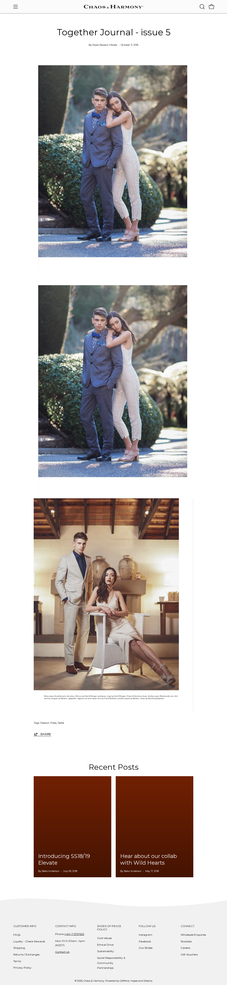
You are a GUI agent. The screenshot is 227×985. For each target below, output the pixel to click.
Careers (185, 947)
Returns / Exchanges (26, 954)
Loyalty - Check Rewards (29, 941)
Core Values (104, 938)
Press (53, 723)
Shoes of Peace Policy (109, 927)
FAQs (16, 934)
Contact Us (62, 951)
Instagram (145, 934)
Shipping (19, 947)
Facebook (145, 941)
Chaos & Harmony (94, 980)
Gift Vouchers (189, 954)
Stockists (186, 941)
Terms (17, 961)
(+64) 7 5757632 (74, 934)
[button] (202, 7)
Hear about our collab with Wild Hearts (148, 859)
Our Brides (146, 947)
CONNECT (187, 926)
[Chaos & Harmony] (113, 7)
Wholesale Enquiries (193, 934)
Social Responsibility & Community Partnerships (111, 962)
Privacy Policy (22, 967)
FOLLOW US (147, 926)
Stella (61, 723)
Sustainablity (105, 951)
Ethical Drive (105, 944)
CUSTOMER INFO (24, 926)
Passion (44, 723)
